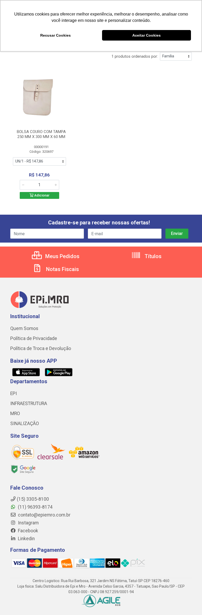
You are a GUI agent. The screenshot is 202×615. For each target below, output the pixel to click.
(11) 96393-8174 (35, 507)
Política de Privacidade (33, 338)
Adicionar (41, 195)
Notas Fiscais (62, 269)
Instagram (28, 522)
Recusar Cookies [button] (55, 35)
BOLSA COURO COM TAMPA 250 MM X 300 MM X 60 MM (41, 134)
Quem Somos (24, 328)
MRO (15, 413)
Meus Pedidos (61, 256)
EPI (13, 393)
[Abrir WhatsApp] (189, 602)
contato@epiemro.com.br (43, 515)
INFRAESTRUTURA (28, 403)
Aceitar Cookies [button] (146, 35)
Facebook (27, 530)
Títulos (152, 256)
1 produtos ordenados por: (135, 56)
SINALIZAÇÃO (24, 423)
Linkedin (26, 538)
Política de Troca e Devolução (40, 348)
